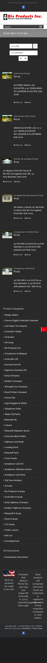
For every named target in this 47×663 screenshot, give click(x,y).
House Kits (10, 397)
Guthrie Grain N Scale (22, 73)
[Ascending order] (35, 46)
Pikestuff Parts (12, 453)
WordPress (26, 628)
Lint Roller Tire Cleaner (16, 326)
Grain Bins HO (11, 359)
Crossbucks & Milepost (16, 353)
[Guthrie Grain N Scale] (7, 75)
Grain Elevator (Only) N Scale (24, 116)
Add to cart (18, 102)
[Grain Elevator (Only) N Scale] (7, 118)
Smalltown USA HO (14, 464)
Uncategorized (12, 541)
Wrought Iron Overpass (16, 386)
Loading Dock (11, 447)
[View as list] (25, 58)
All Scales (9, 337)
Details (28, 102)
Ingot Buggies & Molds (16, 403)
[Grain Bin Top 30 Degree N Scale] (7, 161)
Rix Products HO (12, 348)
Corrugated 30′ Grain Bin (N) (24, 268)
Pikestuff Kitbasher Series (17, 431)
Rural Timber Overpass (16, 392)
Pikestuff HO (11, 419)
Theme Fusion (37, 628)
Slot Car (8, 535)
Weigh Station (11, 315)
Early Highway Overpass (16, 502)
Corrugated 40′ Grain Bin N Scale (26, 232)
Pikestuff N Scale (13, 513)
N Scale (8, 486)
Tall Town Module (13, 480)
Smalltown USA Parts (15, 475)
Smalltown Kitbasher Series (18, 469)
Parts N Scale (11, 519)
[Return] (44, 329)
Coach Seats (11, 458)
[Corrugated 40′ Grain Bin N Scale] (7, 234)
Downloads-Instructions (16, 557)
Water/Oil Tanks (12, 414)
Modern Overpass (13, 381)
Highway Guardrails (14, 442)
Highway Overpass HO (15, 370)
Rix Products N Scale (15, 491)
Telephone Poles (13, 408)
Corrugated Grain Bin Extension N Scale (28, 195)
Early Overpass (12, 375)
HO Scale (9, 342)
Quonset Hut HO (13, 364)
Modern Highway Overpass (18, 508)
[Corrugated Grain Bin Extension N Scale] (7, 198)
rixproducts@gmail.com (30, 3)
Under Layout (11, 530)
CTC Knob (9, 524)
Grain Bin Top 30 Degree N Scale (26, 159)
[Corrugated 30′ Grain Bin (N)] (7, 271)
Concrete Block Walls (15, 436)
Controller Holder (13, 331)
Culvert (8, 425)
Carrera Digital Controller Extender (21, 320)
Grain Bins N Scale (14, 497)
